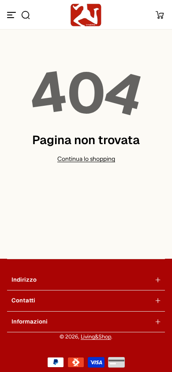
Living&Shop (96, 336)
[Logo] (86, 15)
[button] (25, 15)
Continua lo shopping (86, 158)
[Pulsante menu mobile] (12, 15)
